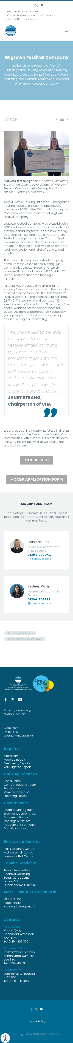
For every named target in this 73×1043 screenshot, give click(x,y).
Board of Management (19, 810)
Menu (66, 30)
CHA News (49, 15)
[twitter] (13, 699)
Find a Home (12, 781)
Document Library (16, 817)
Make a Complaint (16, 792)
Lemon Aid (11, 881)
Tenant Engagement (18, 878)
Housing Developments (20, 906)
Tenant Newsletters (17, 870)
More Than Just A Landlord (22, 11)
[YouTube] (42, 5)
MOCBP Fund (12, 899)
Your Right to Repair (17, 767)
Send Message (41, 559)
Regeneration (13, 903)
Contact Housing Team (20, 785)
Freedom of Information (20, 825)
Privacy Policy (11, 731)
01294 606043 (39, 555)
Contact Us (13, 19)
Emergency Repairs (17, 763)
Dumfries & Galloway (20, 633)
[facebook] (5, 699)
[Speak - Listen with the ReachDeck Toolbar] (5, 1038)
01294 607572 (39, 599)
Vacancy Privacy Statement (18, 735)
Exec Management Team (21, 814)
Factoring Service (15, 796)
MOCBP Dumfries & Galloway (25, 639)
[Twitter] (36, 5)
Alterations (11, 756)
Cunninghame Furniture (20, 885)
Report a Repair (14, 760)
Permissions (12, 788)
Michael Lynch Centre (18, 852)
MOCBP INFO (36, 460)
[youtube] (20, 699)
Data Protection (15, 828)
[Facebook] (31, 5)
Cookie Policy (11, 727)
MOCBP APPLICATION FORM (36, 479)
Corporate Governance (21, 15)
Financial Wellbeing (17, 874)
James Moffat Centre (18, 856)
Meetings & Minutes (17, 821)
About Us (33, 19)
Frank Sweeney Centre (19, 849)
